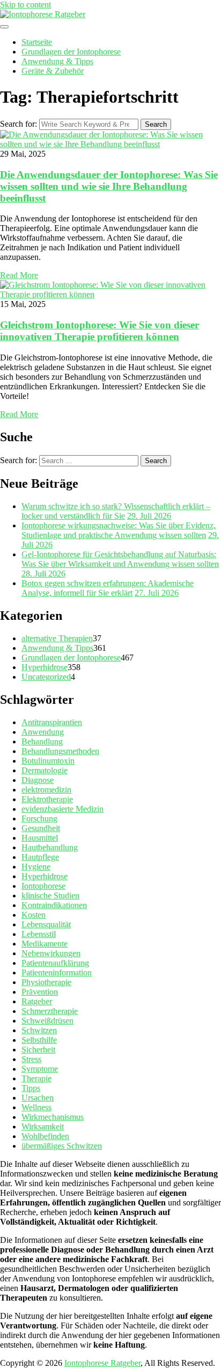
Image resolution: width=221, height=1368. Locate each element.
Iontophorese (43, 885)
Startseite (36, 42)
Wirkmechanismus (52, 1116)
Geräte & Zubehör (52, 70)
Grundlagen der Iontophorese (71, 51)
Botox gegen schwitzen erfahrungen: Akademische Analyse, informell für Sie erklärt (107, 588)
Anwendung (42, 731)
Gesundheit (40, 828)
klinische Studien (50, 895)
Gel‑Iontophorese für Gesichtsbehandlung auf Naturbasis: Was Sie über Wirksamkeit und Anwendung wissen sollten (120, 559)
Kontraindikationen (54, 905)
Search (156, 124)
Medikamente (44, 943)
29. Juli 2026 (149, 515)
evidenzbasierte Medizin (62, 808)
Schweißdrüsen (47, 1020)
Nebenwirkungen (50, 953)
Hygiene (35, 866)
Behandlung (42, 741)
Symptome (39, 1068)
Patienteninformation (56, 972)
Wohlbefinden (45, 1136)
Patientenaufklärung (55, 962)
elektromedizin (46, 789)
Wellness (36, 1107)
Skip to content (25, 4)
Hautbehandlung (49, 847)
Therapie (36, 1078)
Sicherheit (38, 1049)
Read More (19, 275)
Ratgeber (36, 1001)
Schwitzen (39, 1030)
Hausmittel (39, 837)
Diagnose (37, 780)
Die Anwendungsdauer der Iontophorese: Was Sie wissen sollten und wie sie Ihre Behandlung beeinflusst (109, 186)
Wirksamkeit (42, 1126)
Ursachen (37, 1097)
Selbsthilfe (39, 1039)
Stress (31, 1059)
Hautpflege (40, 857)
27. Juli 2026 (157, 592)
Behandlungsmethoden (60, 751)
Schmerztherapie (49, 1011)
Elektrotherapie (47, 799)
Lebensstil (38, 934)
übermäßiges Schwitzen (61, 1145)
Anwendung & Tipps (57, 61)
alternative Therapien (57, 638)
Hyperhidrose (44, 667)
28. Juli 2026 (43, 573)
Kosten (33, 914)
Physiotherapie (46, 982)
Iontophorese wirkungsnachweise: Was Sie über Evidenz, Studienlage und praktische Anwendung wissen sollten (118, 530)
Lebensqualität (46, 924)
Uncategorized (46, 676)
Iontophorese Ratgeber (102, 1362)
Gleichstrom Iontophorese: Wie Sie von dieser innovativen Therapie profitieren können (99, 330)
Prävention (39, 991)
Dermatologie (44, 770)
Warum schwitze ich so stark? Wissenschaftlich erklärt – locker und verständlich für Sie (115, 511)
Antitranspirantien (51, 722)
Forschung (39, 818)
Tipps (30, 1088)
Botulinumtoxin (48, 760)
